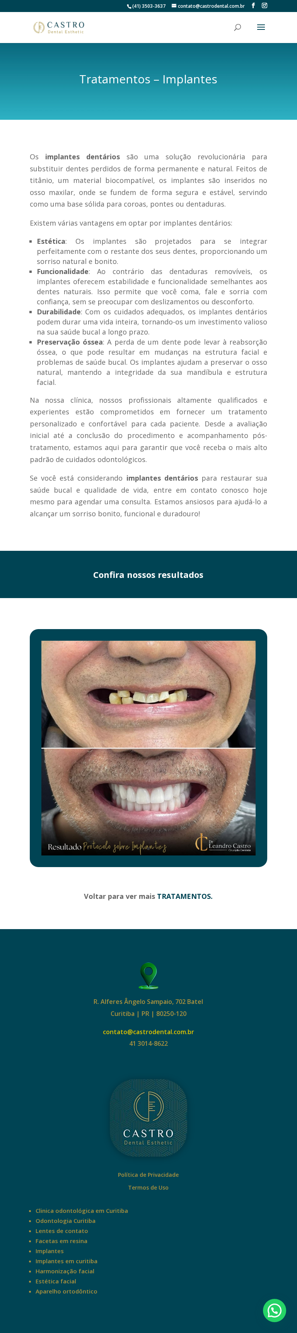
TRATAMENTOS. (184, 896)
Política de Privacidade (148, 1174)
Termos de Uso (148, 1187)
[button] (274, 1310)
